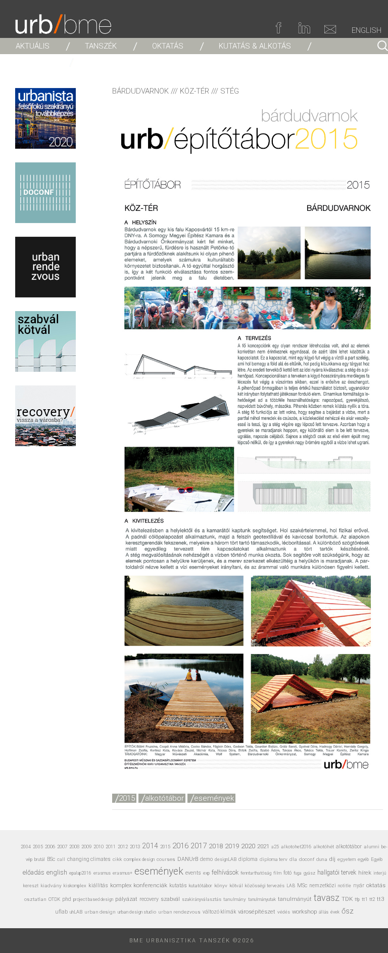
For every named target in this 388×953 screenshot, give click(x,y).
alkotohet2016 (296, 846)
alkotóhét (323, 846)
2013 (135, 846)
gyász (309, 873)
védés (283, 912)
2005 (38, 846)
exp (206, 873)
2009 (86, 846)
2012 (123, 846)
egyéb (363, 859)
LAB (290, 885)
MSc (302, 885)
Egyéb (376, 859)
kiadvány (51, 885)
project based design (93, 899)
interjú (379, 873)
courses (166, 859)
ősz (348, 911)
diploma (248, 859)
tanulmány (234, 899)
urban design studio (137, 912)
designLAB (225, 859)
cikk (117, 859)
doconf (306, 859)
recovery (149, 899)
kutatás (178, 885)
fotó (287, 873)
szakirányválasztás (201, 899)
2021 (263, 846)
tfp (357, 899)
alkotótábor (164, 798)
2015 (127, 798)
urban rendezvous (179, 912)
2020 (248, 846)
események (214, 798)
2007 (62, 846)
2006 (50, 846)
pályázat (126, 898)
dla (293, 859)
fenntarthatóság (255, 873)
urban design (100, 912)
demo (206, 859)
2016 (180, 845)
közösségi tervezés (264, 885)
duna (321, 859)
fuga (298, 873)
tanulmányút (295, 899)
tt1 (364, 899)
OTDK (54, 899)
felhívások (225, 872)
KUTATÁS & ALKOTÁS (255, 46)
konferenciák (150, 885)
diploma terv (273, 859)
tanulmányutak (262, 899)
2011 (111, 846)
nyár (358, 885)
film (277, 873)
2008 (74, 846)
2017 (198, 845)
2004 (26, 846)
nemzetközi (322, 885)
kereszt (30, 885)
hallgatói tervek (336, 872)
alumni (371, 846)
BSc (51, 859)
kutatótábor (200, 885)
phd (66, 899)
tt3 (380, 899)
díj (332, 859)
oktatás (375, 885)
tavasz (327, 897)
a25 (275, 846)
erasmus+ (122, 873)
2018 (216, 846)
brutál (39, 859)
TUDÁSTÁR (34, 62)
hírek (364, 872)
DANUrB (187, 859)
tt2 (372, 899)
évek (335, 912)
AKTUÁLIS (33, 46)
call (61, 859)
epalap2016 (80, 873)
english (56, 872)
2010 (98, 846)
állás (323, 912)
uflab (61, 911)
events (193, 873)
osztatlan (35, 899)
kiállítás (98, 885)
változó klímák (219, 912)
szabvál (170, 899)
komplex (120, 885)
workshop (304, 911)
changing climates (89, 859)
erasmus (102, 873)
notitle (344, 885)
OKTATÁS (167, 46)
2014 (150, 846)
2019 (232, 846)
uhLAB (76, 912)
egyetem (346, 859)
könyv (220, 885)
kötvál (236, 885)
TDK (347, 898)
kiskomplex (75, 885)
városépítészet (256, 911)
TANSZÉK (101, 46)
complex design (139, 859)
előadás (33, 872)
